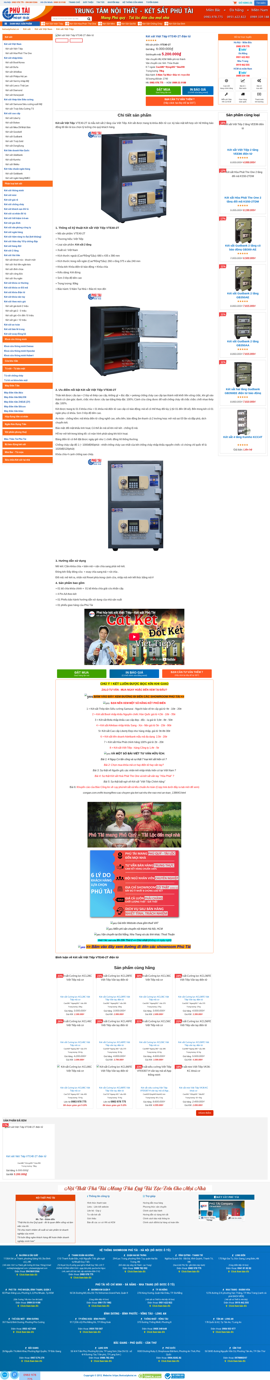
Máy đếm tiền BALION (15, 397)
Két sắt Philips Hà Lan (16, 76)
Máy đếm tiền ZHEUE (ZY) (17, 402)
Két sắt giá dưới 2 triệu (17, 306)
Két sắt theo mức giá (15, 301)
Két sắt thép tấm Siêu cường (18, 99)
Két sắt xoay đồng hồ (15, 334)
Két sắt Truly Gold (14, 141)
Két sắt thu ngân (14, 278)
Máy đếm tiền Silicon (15, 406)
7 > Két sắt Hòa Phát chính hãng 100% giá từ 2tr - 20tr (134, 742)
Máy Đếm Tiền (12, 385)
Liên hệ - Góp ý (94, 1211)
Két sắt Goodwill (14, 132)
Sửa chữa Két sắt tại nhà (17, 460)
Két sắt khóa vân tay (14, 297)
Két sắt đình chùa (14, 269)
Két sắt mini (109, 23)
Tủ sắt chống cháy (13, 375)
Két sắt (8, 37)
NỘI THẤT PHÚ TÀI (45, 1198)
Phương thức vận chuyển (154, 1207)
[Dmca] (150, 1376)
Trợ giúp (150, 1196)
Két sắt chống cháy (152, 23)
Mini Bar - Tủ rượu (14, 452)
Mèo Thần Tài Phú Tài (15, 439)
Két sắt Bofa (12, 67)
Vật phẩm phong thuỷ (16, 432)
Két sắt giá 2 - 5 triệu (16, 311)
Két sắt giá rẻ (129, 23)
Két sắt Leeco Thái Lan (17, 85)
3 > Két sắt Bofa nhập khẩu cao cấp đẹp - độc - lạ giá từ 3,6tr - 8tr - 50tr (134, 720)
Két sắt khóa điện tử (14, 292)
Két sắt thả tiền (12, 255)
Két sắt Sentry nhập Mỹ (17, 81)
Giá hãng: (150, 49)
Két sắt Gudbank (14, 136)
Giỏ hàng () (245, 3)
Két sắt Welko (12, 164)
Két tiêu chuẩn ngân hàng (17, 169)
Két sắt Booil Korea (15, 62)
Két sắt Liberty (13, 118)
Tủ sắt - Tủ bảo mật (15, 368)
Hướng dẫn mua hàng (153, 1203)
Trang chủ (74, 2)
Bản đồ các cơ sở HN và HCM (101, 1222)
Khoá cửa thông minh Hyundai (19, 351)
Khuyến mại (113, 2)
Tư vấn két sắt (94, 1214)
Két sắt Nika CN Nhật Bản (18, 127)
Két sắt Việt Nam (12, 44)
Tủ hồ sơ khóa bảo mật (16, 380)
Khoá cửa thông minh (16, 339)
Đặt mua (163, 91)
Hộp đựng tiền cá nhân (16, 416)
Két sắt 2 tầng (11, 250)
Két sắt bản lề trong (14, 329)
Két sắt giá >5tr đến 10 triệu (20, 315)
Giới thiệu (88, 2)
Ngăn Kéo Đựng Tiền (15, 424)
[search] (89, 19)
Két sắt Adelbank (14, 155)
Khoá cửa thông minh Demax (18, 346)
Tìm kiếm (261, 3)
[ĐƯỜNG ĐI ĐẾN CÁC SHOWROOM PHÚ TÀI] (89, 696)
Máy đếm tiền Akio (13, 392)
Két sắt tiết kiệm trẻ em (16, 218)
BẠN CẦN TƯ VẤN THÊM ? (179, 101)
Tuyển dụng (152, 2)
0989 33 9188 (59, 2)
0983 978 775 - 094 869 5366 (24, 2)
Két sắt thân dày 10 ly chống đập (21, 241)
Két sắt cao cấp (12, 113)
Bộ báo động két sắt (15, 444)
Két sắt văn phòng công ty (17, 227)
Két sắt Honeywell (15, 95)
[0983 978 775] (14, 1375)
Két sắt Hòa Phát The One (83, 23)
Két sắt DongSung (15, 146)
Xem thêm (205, 1113)
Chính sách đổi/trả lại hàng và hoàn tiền (161, 1222)
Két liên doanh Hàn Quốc (16, 150)
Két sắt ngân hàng (13, 232)
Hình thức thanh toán (96, 1203)
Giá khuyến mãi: (153, 54)
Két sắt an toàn (12, 324)
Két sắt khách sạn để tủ (16, 209)
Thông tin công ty (99, 1196)
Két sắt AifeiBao (14, 72)
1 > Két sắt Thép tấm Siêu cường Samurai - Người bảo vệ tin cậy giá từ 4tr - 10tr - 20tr (134, 709)
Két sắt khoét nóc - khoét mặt (21, 260)
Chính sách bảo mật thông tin (156, 1218)
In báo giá (198, 91)
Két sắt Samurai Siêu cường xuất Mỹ (24, 104)
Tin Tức (100, 2)
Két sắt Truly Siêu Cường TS (20, 109)
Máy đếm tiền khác (13, 411)
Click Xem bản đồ (28, 1274)
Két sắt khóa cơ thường (16, 283)
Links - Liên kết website (98, 1207)
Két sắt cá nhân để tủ (15, 213)
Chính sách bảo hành (152, 1211)
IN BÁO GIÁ (134, 674)
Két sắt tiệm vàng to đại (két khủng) (22, 236)
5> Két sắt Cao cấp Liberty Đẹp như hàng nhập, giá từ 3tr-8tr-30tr (134, 731)
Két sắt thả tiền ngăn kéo (18, 264)
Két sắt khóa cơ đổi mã (16, 287)
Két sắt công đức (14, 273)
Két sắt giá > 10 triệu (16, 320)
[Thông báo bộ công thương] (174, 1376)
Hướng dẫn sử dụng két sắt (155, 1214)
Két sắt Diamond (14, 90)
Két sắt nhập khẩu (13, 58)
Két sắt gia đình (177, 23)
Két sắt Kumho (13, 159)
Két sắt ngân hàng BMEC (18, 178)
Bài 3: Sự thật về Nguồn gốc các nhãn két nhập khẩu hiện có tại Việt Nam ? (134, 770)
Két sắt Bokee (13, 122)
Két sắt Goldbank (14, 173)
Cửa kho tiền (11, 361)
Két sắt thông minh (14, 190)
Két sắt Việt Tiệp (54, 23)
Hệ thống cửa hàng (132, 2)
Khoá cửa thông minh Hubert (19, 355)
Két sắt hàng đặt (12, 246)
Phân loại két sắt (13, 183)
